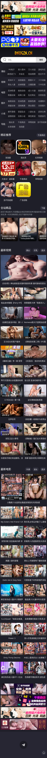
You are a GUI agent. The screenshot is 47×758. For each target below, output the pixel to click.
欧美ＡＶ (32, 80)
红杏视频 (11, 126)
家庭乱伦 (21, 111)
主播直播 (32, 84)
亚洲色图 (21, 101)
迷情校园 (11, 116)
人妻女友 (32, 111)
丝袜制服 (21, 84)
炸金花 (21, 74)
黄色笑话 (32, 116)
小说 (3, 113)
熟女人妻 (11, 84)
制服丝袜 (11, 95)
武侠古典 (42, 111)
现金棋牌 (32, 74)
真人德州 (21, 69)
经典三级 (21, 95)
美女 (28, 250)
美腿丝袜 (11, 105)
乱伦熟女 (32, 95)
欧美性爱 (42, 90)
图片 (3, 103)
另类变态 (42, 95)
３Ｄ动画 (42, 80)
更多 (43, 250)
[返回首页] (43, 752)
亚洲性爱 (11, 90)
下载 (43, 208)
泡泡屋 (21, 126)
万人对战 (32, 69)
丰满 (28, 469)
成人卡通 (32, 90)
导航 (3, 124)
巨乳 (35, 250)
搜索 (41, 59)
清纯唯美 (21, 105)
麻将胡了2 (11, 74)
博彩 (3, 71)
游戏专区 (42, 69)
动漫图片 (42, 101)
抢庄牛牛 (42, 74)
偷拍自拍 (21, 90)
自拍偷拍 (21, 80)
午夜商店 (21, 122)
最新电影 (6, 469)
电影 (3, 92)
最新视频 (6, 250)
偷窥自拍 (11, 101)
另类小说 (21, 116)
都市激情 (11, 111)
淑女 (35, 469)
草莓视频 (32, 122)
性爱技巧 (42, 116)
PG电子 (12, 69)
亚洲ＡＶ (11, 80)
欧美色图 (32, 101)
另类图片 (42, 105)
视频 (3, 81)
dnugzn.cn (23, 53)
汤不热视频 (41, 122)
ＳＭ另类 (42, 84)
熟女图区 (32, 105)
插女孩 (11, 122)
